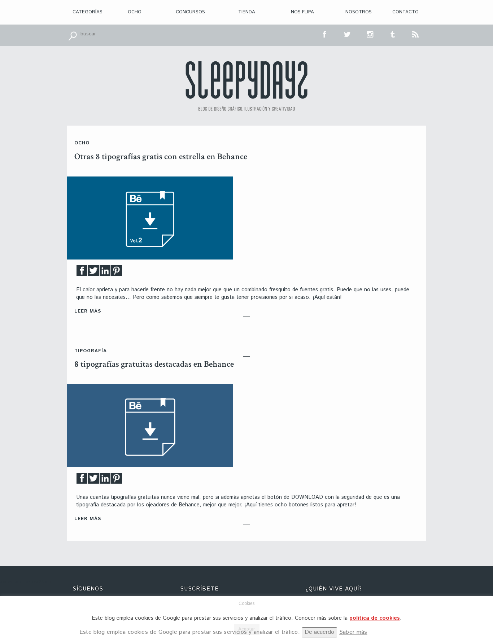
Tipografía (90, 351)
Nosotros (358, 12)
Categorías (87, 12)
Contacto (405, 12)
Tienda (246, 12)
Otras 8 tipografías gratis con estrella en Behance (160, 156)
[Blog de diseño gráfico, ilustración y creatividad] (246, 86)
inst (370, 33)
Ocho (134, 12)
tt (347, 33)
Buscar (72, 35)
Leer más (87, 311)
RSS (415, 33)
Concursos (190, 12)
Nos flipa (302, 12)
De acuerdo (319, 632)
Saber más (353, 632)
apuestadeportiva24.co (25, 582)
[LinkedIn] (105, 272)
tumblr (393, 33)
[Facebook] (82, 272)
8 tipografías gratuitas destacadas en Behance (154, 364)
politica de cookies (374, 618)
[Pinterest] (116, 272)
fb (324, 33)
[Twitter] (93, 272)
